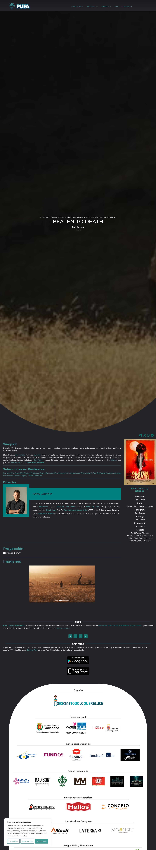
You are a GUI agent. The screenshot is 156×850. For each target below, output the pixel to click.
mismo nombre (63, 628)
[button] (141, 435)
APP (116, 6)
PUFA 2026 (76, 6)
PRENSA (105, 6)
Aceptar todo (42, 841)
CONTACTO (127, 6)
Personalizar (13, 841)
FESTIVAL (91, 6)
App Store (50, 650)
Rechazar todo (27, 841)
